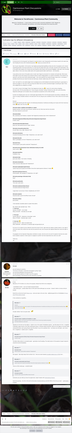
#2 (68, 263)
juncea (27, 43)
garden (20, 43)
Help (63, 419)
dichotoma (60, 42)
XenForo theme (29, 422)
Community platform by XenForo (13, 422)
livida (39, 43)
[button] (18, 2)
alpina (15, 42)
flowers (12, 43)
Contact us (44, 419)
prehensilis (19, 45)
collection (49, 42)
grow (24, 43)
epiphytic (65, 42)
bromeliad (38, 42)
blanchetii (33, 42)
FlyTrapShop (51, 34)
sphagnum (44, 45)
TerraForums (66, 34)
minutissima (48, 43)
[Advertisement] (36, 252)
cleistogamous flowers (50, 377)
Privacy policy (58, 419)
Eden (5, 42)
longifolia (43, 43)
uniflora (53, 45)
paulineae (5, 45)
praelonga (14, 45)
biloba (23, 42)
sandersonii (27, 45)
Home (58, 9)
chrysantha (44, 42)
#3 (68, 279)
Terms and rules (51, 419)
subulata (49, 45)
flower (9, 43)
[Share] (67, 59)
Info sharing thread (20, 294)
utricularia (58, 45)
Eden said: (17, 302)
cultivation (54, 42)
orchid (65, 43)
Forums (66, 9)
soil (35, 45)
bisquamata (28, 42)
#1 (68, 59)
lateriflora (31, 43)
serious (32, 45)
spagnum (39, 45)
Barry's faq (29, 293)
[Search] (21, 2)
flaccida (5, 43)
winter (63, 45)
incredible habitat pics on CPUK (53, 354)
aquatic (19, 42)
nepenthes (54, 43)
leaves (36, 43)
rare (23, 45)
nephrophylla (60, 43)
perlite (9, 45)
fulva (16, 43)
